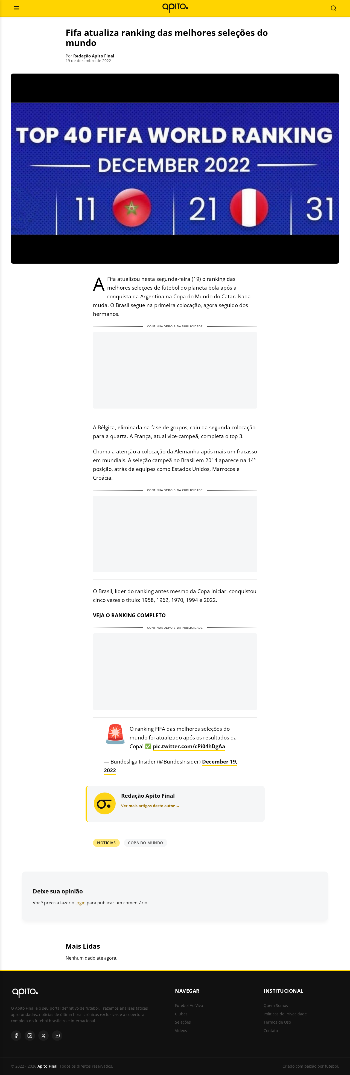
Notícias (106, 842)
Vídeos (181, 1031)
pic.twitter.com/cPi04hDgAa (189, 746)
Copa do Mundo (145, 842)
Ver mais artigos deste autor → (150, 805)
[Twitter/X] (43, 1035)
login (80, 903)
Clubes (181, 1014)
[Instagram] (30, 1035)
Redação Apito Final (93, 56)
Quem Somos (276, 1005)
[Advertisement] (175, 370)
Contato (271, 1031)
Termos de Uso (277, 1022)
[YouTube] (57, 1035)
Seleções (183, 1022)
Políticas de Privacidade (285, 1014)
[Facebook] (16, 1035)
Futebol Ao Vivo (189, 1005)
